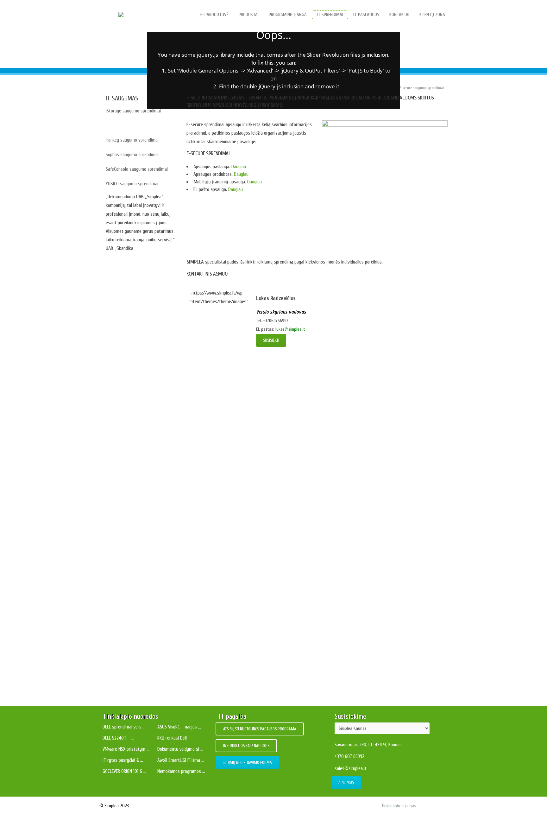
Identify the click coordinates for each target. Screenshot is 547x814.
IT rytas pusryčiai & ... (123, 760)
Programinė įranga (288, 14)
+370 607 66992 (349, 756)
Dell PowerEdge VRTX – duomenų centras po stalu (277, 432)
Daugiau (238, 166)
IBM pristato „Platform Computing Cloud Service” (277, 545)
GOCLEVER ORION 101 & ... (124, 771)
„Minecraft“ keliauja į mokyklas (273, 657)
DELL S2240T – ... (118, 738)
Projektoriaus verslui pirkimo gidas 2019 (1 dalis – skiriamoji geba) (273, 683)
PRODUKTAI (249, 14)
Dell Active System (277, 395)
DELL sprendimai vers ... (124, 727)
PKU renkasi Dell (172, 738)
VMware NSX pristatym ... (126, 749)
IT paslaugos (366, 14)
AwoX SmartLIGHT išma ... (180, 760)
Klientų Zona (432, 14)
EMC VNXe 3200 (277, 507)
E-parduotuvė (214, 14)
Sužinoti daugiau (122, 418)
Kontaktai (399, 14)
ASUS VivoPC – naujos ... (179, 727)
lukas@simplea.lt (290, 329)
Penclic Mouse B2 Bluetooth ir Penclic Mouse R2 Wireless (278, 620)
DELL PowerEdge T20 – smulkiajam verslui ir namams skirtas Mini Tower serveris (278, 582)
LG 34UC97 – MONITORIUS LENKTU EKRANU (277, 470)
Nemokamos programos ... (181, 771)
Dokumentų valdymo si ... (180, 749)
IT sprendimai (330, 14)
